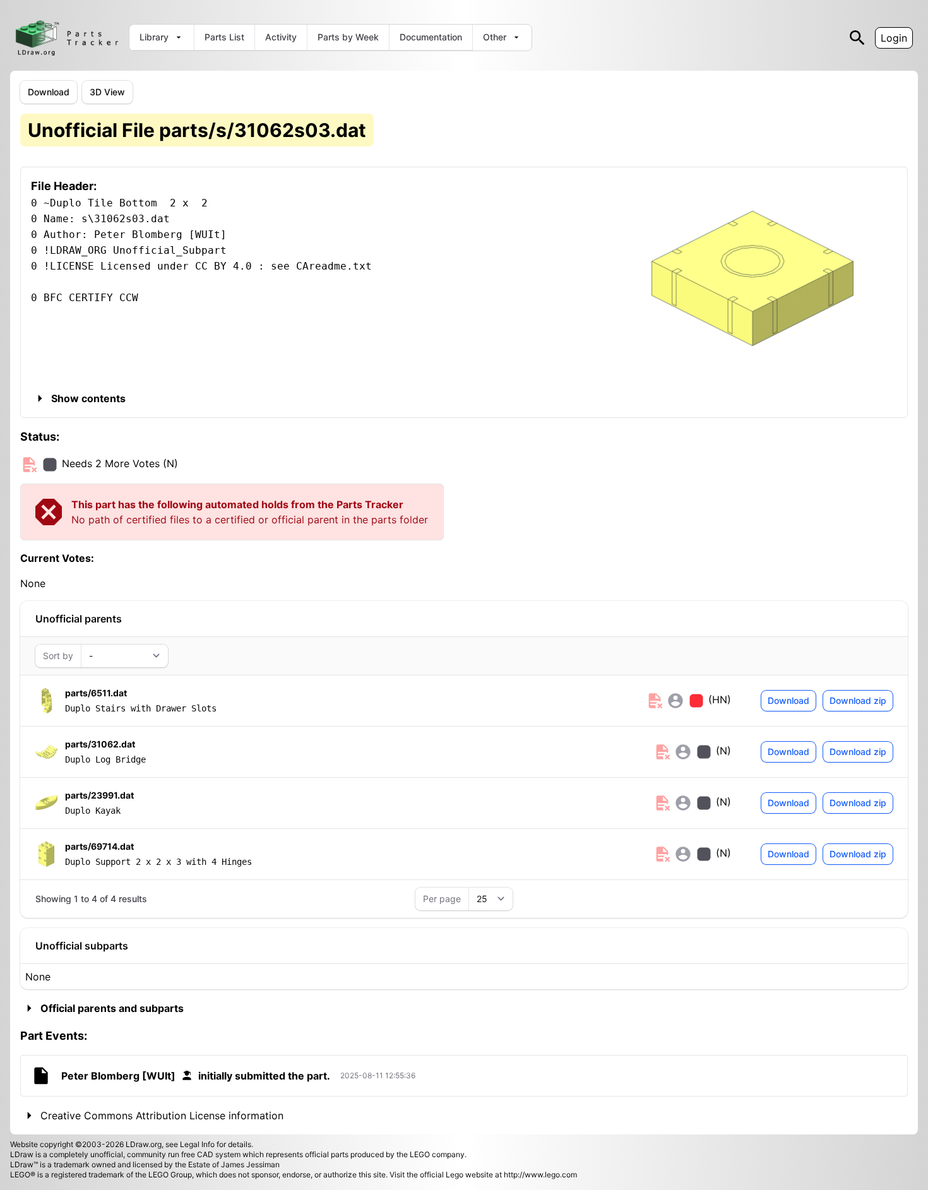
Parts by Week (348, 37)
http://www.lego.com (540, 1174)
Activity (281, 37)
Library (154, 37)
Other (494, 37)
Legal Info (197, 1144)
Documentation (431, 37)
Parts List (224, 37)
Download (48, 91)
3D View (107, 91)
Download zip (858, 700)
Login (894, 38)
